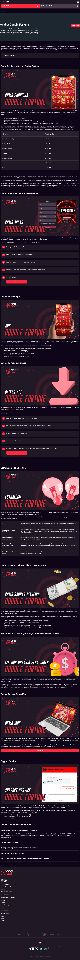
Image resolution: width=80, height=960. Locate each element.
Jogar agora (75, 25)
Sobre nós (3, 902)
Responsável (8, 891)
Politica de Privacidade (7, 886)
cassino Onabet (10, 409)
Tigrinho (3, 920)
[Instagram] (2, 880)
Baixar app (17, 453)
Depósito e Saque (5, 905)
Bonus (2, 907)
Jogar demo (40, 750)
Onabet (2, 11)
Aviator (3, 916)
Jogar (17, 282)
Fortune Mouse (5, 923)
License (3, 889)
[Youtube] (5, 880)
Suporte (3, 900)
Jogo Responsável (5, 884)
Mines (2, 918)
